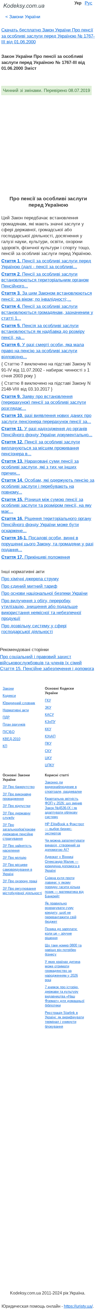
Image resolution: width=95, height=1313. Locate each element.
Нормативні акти (16, 710)
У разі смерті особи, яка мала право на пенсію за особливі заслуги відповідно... (42, 350)
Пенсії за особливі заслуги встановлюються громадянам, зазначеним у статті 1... (47, 312)
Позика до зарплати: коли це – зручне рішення (61, 933)
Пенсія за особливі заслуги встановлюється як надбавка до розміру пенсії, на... (43, 331)
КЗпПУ (50, 722)
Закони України (22, 16)
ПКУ (48, 743)
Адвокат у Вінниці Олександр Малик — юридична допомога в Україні (62, 864)
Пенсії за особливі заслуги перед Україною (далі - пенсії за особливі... (46, 264)
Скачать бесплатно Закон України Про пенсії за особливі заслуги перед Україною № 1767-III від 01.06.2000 (48, 35)
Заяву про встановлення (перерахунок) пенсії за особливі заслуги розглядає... (43, 402)
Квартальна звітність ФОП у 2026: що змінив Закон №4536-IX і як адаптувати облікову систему (63, 808)
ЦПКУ (49, 765)
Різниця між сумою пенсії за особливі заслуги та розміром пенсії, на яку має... (46, 505)
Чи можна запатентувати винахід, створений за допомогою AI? (64, 845)
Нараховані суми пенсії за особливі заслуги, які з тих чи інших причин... (40, 467)
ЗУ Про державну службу (17, 815)
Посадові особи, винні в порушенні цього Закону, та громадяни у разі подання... (47, 543)
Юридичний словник (19, 703)
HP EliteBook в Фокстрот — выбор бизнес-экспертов (64, 828)
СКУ (48, 751)
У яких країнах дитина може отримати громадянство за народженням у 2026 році (62, 971)
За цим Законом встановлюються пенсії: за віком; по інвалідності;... (46, 296)
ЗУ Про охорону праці (20, 881)
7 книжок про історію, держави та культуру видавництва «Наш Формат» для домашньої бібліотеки (64, 996)
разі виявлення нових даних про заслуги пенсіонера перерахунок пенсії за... (46, 418)
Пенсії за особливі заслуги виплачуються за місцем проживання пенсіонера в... (40, 447)
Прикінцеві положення (35, 557)
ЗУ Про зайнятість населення (17, 848)
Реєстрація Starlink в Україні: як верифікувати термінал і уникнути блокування (64, 1019)
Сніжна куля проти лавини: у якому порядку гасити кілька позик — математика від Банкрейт (64, 887)
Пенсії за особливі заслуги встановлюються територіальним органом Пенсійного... (45, 280)
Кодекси (9, 696)
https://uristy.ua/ (78, 1306)
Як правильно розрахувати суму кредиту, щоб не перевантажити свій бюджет (60, 912)
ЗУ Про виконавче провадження (17, 796)
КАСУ (49, 715)
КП (5, 746)
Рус (88, 3)
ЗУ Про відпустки (16, 806)
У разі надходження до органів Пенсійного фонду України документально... (46, 431)
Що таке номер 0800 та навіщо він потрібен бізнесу (63, 950)
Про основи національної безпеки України (44, 593)
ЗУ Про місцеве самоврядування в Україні (17, 869)
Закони (8, 688)
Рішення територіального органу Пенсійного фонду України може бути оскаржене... (46, 524)
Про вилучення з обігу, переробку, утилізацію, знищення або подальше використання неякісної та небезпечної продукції (41, 609)
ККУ (48, 729)
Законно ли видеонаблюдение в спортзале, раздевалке (63, 787)
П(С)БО (9, 732)
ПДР (6, 717)
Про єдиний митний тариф (29, 586)
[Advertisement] (47, 145)
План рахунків (14, 724)
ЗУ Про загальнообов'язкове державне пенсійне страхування (19, 832)
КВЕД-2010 (11, 739)
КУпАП (50, 736)
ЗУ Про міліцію (14, 858)
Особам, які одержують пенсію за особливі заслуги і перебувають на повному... (47, 486)
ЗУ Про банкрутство (19, 787)
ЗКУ (48, 707)
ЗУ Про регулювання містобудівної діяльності (22, 891)
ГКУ (48, 700)
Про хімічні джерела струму (30, 578)
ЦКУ (48, 758)
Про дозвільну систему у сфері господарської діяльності (33, 628)
